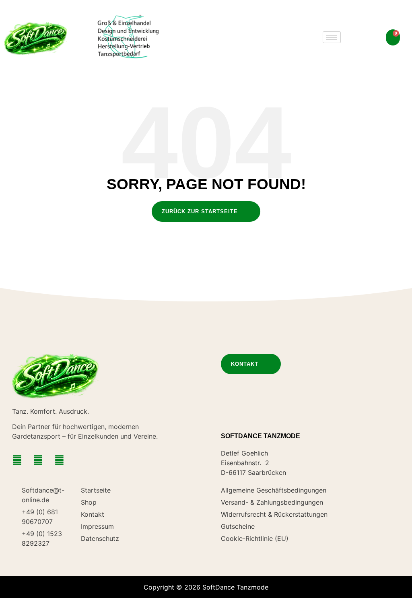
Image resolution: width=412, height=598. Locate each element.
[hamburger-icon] (332, 37)
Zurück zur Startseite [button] (200, 211)
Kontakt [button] (244, 364)
